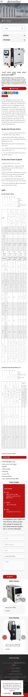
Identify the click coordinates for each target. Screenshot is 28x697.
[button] (4, 599)
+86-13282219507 (15, 671)
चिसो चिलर (4, 466)
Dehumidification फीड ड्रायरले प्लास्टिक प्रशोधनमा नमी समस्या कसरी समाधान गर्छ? (12, 645)
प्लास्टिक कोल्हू (5, 471)
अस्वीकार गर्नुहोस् (7, 693)
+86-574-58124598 (11, 504)
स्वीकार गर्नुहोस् (17, 693)
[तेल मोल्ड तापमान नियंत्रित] (14, 58)
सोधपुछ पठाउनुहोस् (15, 88)
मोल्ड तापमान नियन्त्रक (16, 21)
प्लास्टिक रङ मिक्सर (6, 469)
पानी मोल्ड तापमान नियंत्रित (10, 607)
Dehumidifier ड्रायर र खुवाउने (9, 464)
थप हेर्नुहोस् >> (8, 611)
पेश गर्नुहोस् (10, 576)
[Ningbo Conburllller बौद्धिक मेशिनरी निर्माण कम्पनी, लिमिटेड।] (14, 1)
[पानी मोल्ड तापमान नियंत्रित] (14, 594)
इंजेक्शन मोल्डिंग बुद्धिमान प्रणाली (8, 462)
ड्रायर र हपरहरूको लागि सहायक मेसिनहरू (10, 479)
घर (4, 21)
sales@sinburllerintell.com (13, 511)
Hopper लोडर (5, 474)
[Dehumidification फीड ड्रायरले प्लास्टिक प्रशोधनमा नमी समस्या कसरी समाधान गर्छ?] (14, 631)
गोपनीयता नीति (12, 690)
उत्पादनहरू (8, 21)
